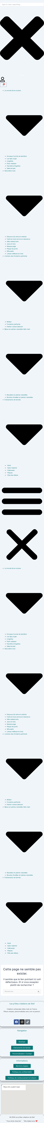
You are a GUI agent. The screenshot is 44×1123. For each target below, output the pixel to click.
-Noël (9, 465)
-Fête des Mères (12, 475)
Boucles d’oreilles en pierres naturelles (20, 397)
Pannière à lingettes (13, 166)
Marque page (11, 246)
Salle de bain (11, 168)
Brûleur (9, 322)
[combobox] (22, 4)
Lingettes (10, 161)
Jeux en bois (11, 244)
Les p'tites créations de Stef (22, 1004)
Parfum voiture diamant (15, 327)
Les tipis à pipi (12, 159)
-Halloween (11, 470)
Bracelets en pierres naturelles (17, 395)
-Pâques (10, 473)
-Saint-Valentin (12, 468)
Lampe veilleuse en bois (15, 254)
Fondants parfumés (13, 324)
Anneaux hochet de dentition (17, 156)
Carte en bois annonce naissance (18, 239)
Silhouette (10, 251)
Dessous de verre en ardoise (17, 237)
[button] (22, 523)
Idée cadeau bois (13, 241)
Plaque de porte (12, 249)
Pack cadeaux (11, 163)
